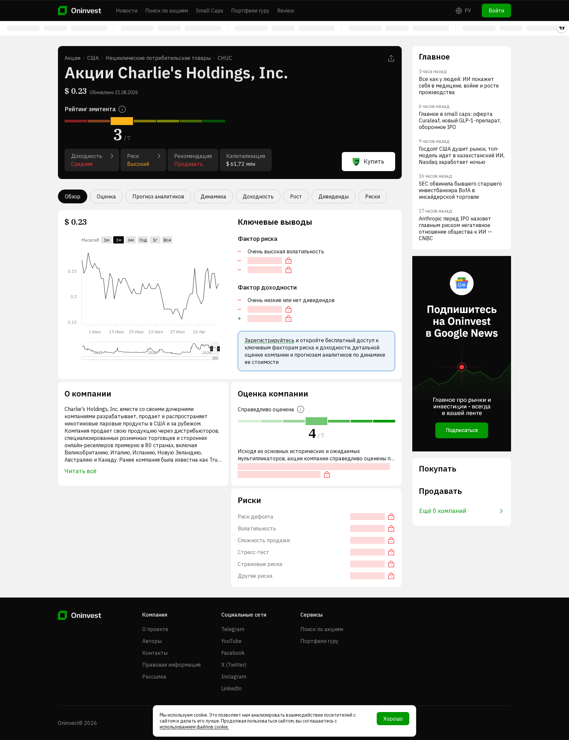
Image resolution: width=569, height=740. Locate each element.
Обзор (72, 196)
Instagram (233, 676)
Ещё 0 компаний (442, 511)
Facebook (233, 653)
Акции (72, 58)
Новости (126, 10)
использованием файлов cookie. (194, 727)
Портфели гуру (250, 10)
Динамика (213, 196)
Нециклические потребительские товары (158, 58)
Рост (296, 196)
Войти (496, 10)
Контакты (155, 653)
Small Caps (209, 10)
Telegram (232, 629)
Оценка (106, 196)
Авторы (152, 641)
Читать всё (80, 471)
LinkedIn (231, 688)
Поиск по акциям (166, 10)
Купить (374, 161)
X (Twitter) (233, 664)
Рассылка (154, 676)
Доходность (258, 196)
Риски (372, 196)
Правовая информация (171, 664)
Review (285, 10)
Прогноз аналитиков (158, 196)
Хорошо (393, 718)
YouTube (231, 641)
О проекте (155, 629)
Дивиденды (333, 196)
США (93, 58)
